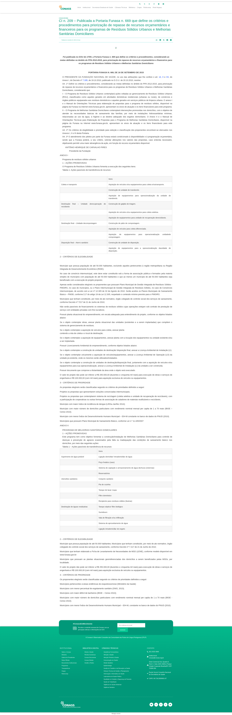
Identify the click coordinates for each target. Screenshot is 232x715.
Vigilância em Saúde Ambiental (112, 684)
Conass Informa (63, 18)
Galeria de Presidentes (68, 657)
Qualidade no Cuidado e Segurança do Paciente (117, 679)
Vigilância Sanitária (109, 687)
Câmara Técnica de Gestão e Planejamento (116, 671)
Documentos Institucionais (69, 663)
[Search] (140, 4)
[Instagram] (149, 4)
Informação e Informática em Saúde (114, 673)
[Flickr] (159, 4)
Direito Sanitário (108, 663)
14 (160, 77)
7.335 (85, 80)
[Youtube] (163, 4)
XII (167, 77)
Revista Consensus (90, 654)
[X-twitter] (144, 4)
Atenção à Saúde (109, 654)
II (162, 77)
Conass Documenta (90, 657)
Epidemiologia (108, 665)
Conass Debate (89, 660)
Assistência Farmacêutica (111, 652)
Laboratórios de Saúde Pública (112, 676)
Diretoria (64, 654)
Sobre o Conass (66, 652)
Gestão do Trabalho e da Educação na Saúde (117, 668)
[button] (156, 40)
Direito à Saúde (89, 652)
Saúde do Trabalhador (110, 682)
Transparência (66, 668)
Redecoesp (65, 673)
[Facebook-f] (154, 4)
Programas (65, 665)
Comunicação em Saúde (111, 660)
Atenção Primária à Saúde (111, 657)
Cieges (64, 671)
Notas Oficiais (66, 660)
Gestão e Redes (89, 663)
